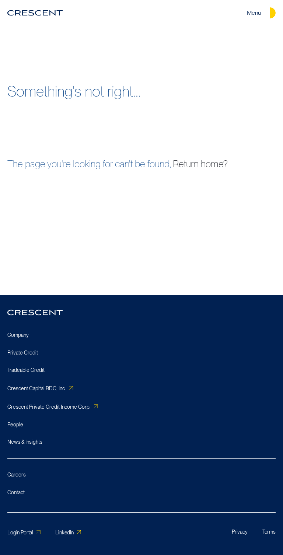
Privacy (240, 532)
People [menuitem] (15, 424)
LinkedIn (64, 532)
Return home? (200, 164)
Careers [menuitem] (16, 475)
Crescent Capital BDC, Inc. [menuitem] (36, 388)
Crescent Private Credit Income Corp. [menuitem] (49, 407)
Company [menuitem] (18, 335)
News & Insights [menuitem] (24, 442)
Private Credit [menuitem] (22, 353)
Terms (269, 532)
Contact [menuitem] (16, 492)
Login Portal (20, 532)
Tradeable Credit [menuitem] (26, 370)
